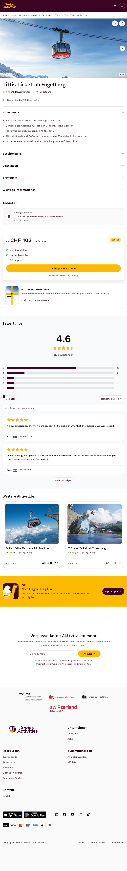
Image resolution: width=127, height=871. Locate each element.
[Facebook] (64, 814)
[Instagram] (80, 814)
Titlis (57, 15)
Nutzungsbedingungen (73, 664)
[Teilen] (122, 23)
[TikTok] (88, 814)
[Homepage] (10, 6)
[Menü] (122, 6)
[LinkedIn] (56, 814)
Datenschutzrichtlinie (46, 664)
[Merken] (115, 23)
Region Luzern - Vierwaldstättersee (20, 15)
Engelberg (46, 15)
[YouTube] (72, 814)
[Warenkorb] (115, 6)
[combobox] (111, 398)
